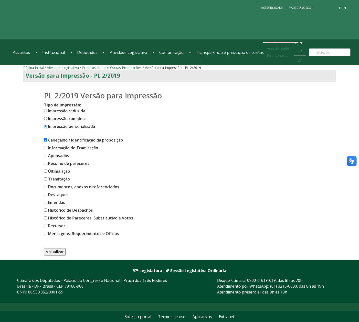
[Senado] (330, 7)
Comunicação (171, 52)
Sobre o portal (138, 316)
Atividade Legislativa (128, 52)
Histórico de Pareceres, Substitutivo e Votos (90, 218)
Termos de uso (172, 316)
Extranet (226, 316)
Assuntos (21, 52)
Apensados (58, 155)
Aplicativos (202, 316)
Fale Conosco (300, 8)
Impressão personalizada (71, 126)
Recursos (56, 225)
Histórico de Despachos (70, 210)
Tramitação (59, 179)
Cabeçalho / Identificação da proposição (85, 140)
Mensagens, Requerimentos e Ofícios (83, 233)
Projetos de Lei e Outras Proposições (112, 67)
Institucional (53, 52)
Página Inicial (33, 67)
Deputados (87, 52)
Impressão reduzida (66, 111)
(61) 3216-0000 (283, 286)
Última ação (59, 171)
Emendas (56, 202)
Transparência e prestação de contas (230, 52)
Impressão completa (67, 118)
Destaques (58, 194)
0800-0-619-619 (261, 280)
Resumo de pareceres (68, 163)
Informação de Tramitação (73, 148)
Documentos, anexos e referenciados (83, 186)
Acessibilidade (272, 8)
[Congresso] (321, 7)
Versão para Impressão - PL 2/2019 (73, 75)
